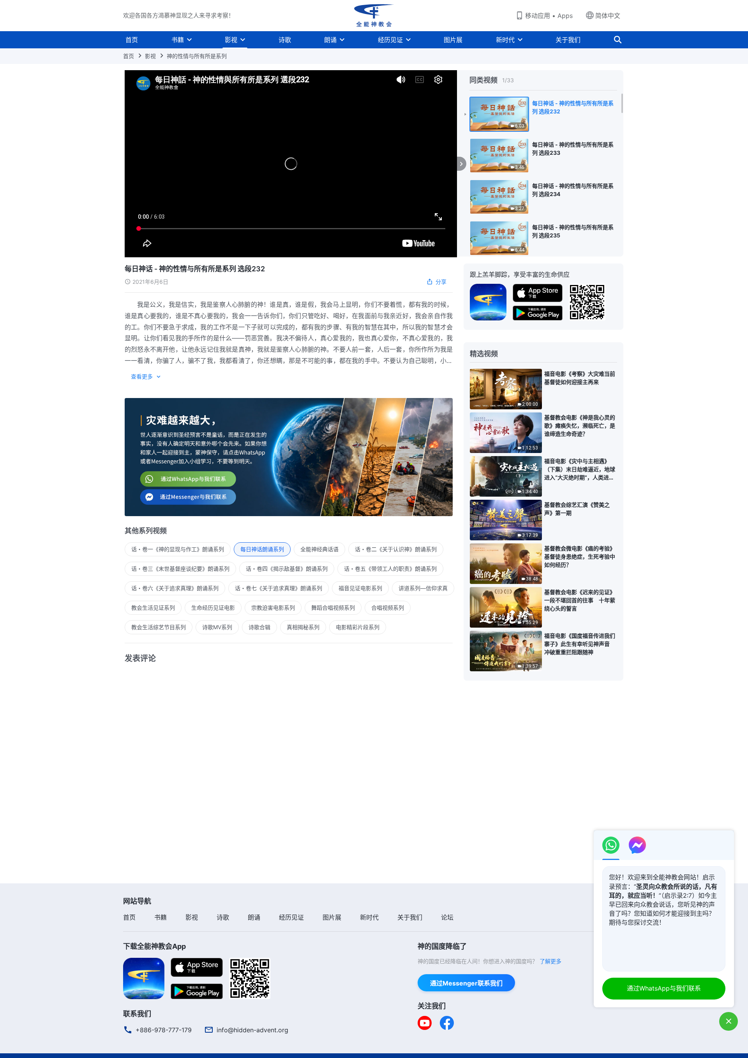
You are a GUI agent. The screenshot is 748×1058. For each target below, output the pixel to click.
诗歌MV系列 (217, 627)
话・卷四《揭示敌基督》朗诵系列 (287, 568)
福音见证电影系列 (360, 588)
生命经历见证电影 (213, 607)
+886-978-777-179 (164, 1030)
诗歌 (285, 40)
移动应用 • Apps (549, 15)
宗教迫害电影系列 (273, 607)
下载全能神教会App (154, 946)
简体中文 (607, 15)
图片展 (453, 40)
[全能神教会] (374, 15)
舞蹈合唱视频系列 (333, 607)
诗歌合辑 (259, 627)
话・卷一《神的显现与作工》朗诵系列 (177, 549)
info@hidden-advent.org (252, 1030)
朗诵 (330, 40)
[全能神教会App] (488, 301)
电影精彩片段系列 (357, 627)
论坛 (447, 917)
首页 (131, 40)
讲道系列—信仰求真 (423, 588)
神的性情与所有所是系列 (197, 56)
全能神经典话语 (319, 549)
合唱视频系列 (387, 607)
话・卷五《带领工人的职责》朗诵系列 (390, 568)
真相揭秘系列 (303, 627)
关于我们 (568, 40)
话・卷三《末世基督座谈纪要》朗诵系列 (180, 568)
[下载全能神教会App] (143, 978)
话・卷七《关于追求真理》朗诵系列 (278, 588)
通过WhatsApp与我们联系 (664, 988)
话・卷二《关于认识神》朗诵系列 (396, 549)
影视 (231, 40)
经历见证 (390, 40)
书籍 (177, 40)
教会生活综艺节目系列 (158, 627)
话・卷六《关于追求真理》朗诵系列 (175, 588)
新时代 (505, 40)
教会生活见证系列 (153, 607)
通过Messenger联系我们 (466, 983)
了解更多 (550, 961)
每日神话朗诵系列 (262, 549)
